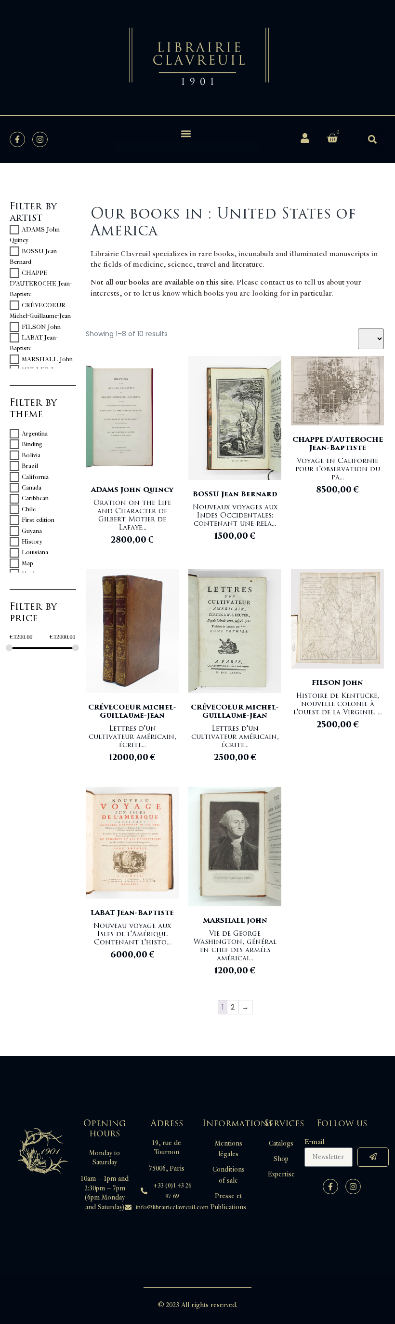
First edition (38, 520)
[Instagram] (40, 139)
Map (27, 563)
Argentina (35, 433)
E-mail (314, 1142)
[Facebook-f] (17, 139)
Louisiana (35, 552)
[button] (186, 133)
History (32, 541)
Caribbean (35, 498)
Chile (29, 509)
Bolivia (31, 455)
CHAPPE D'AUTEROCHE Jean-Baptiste (41, 284)
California (35, 477)
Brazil (30, 466)
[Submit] (373, 1157)
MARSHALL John (47, 359)
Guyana (32, 531)
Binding (32, 444)
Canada (31, 487)
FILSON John (41, 327)
